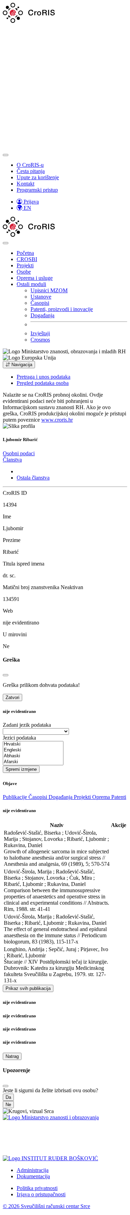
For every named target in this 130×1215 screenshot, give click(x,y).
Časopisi (40, 303)
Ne (8, 1104)
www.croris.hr (57, 420)
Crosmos (40, 340)
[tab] (19, 453)
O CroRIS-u (30, 165)
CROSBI (27, 259)
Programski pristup (37, 190)
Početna (25, 253)
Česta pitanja (31, 171)
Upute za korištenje (38, 177)
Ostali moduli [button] (31, 284)
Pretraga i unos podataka (43, 377)
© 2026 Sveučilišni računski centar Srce (46, 1206)
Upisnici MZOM (49, 290)
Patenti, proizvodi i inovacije (62, 309)
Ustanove (41, 297)
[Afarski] (33, 762)
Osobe (24, 272)
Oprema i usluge (35, 278)
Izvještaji (40, 333)
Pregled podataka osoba (43, 383)
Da (8, 1097)
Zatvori (12, 697)
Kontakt (25, 184)
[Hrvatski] (33, 744)
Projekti (25, 265)
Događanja (42, 315)
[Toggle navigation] (5, 155)
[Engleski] (33, 750)
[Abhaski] (33, 756)
